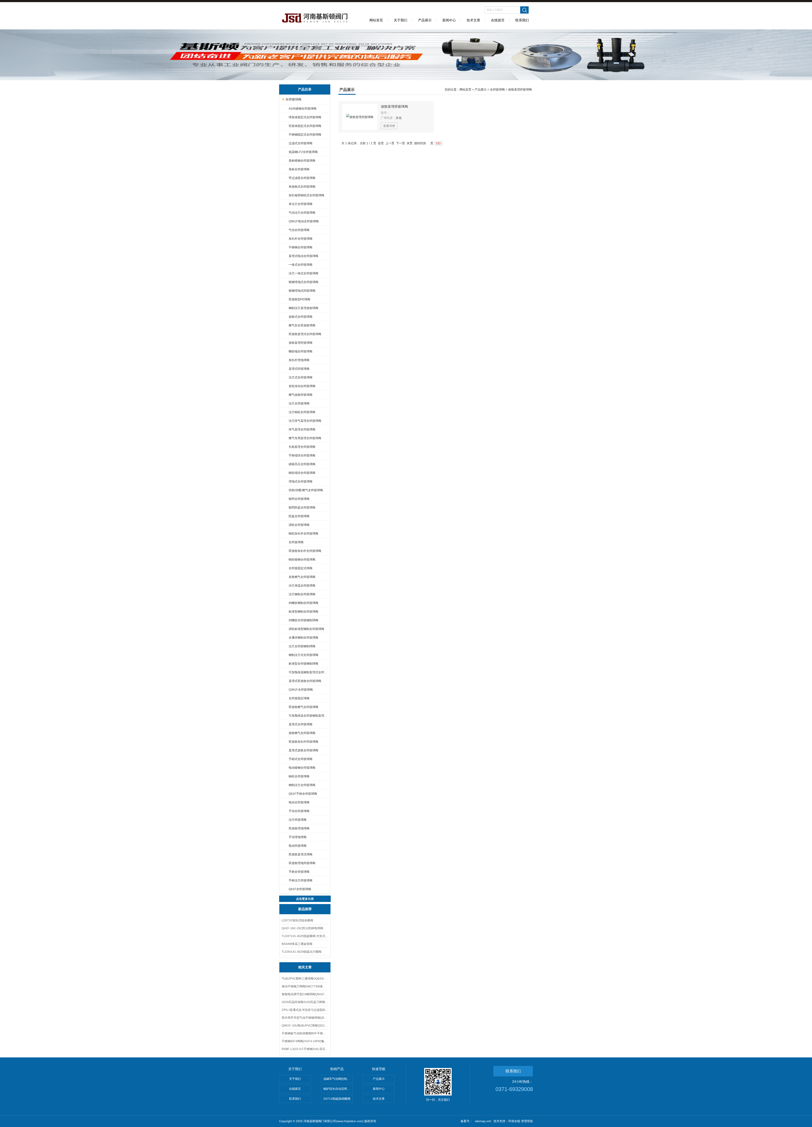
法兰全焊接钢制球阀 (302, 646)
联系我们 (522, 20)
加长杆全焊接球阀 (300, 238)
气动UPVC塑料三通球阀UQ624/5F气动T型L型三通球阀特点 (305, 978)
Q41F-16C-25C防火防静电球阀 (302, 928)
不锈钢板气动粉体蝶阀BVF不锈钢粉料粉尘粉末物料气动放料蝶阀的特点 (305, 1033)
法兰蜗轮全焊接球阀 (302, 412)
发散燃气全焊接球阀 (302, 577)
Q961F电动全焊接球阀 (304, 221)
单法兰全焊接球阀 (300, 204)
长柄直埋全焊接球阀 (302, 446)
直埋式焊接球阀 (299, 368)
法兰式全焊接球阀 (300, 377)
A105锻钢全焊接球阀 (302, 108)
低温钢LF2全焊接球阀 (303, 152)
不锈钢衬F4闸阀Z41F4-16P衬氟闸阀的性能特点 (305, 1041)
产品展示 (425, 20)
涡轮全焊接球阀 (299, 524)
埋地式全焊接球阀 (300, 481)
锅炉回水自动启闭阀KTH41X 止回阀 (338, 1088)
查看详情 (389, 126)
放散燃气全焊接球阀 (302, 733)
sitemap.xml (483, 1121)
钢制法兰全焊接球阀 (302, 785)
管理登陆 (527, 1121)
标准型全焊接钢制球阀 (303, 663)
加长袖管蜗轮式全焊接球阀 (306, 195)
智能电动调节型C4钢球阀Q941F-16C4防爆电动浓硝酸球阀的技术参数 (305, 994)
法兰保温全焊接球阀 (302, 585)
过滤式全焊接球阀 (300, 143)
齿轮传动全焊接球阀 (302, 386)
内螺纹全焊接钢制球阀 (303, 620)
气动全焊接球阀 (299, 230)
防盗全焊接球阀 (299, 516)
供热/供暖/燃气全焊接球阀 (306, 490)
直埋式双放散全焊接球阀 (305, 681)
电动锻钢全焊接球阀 (302, 767)
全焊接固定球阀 (299, 698)
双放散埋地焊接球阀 (302, 863)
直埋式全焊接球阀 (300, 724)
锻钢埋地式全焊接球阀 (303, 282)
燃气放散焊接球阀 (300, 394)
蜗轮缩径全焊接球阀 (302, 472)
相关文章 (305, 967)
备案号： (466, 1121)
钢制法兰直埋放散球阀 (303, 308)
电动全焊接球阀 (299, 802)
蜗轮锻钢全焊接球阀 (302, 559)
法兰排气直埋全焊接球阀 (305, 420)
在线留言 (498, 20)
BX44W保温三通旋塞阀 (297, 944)
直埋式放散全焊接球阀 (303, 750)
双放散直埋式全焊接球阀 (305, 334)
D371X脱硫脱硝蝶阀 (337, 1098)
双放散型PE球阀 (299, 299)
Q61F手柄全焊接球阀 (303, 793)
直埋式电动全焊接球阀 (303, 256)
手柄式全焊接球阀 (300, 759)
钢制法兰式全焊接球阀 (303, 655)
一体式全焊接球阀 (300, 264)
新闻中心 (449, 20)
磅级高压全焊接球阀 (302, 464)
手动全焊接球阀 (299, 811)
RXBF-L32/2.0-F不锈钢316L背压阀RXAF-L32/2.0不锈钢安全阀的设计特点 (305, 1049)
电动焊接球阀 (297, 845)
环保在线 (514, 1121)
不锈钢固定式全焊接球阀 (305, 134)
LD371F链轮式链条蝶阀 (297, 920)
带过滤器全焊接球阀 (302, 178)
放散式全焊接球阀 (300, 316)
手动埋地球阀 (297, 837)
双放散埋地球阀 (299, 828)
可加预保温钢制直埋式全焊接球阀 (308, 672)
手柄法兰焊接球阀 (300, 880)
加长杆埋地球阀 (299, 360)
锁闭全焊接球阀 (299, 498)
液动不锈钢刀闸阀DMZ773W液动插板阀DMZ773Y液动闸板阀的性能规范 (305, 986)
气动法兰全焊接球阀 (302, 212)
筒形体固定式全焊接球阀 (305, 126)
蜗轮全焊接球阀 (299, 776)
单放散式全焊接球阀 (302, 186)
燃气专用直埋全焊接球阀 (305, 438)
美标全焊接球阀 (299, 169)
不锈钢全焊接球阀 (300, 247)
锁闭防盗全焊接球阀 (302, 507)
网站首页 (376, 20)
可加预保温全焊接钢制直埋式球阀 (308, 715)
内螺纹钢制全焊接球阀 (303, 603)
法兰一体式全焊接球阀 (303, 273)
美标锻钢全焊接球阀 (302, 160)
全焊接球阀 (293, 99)
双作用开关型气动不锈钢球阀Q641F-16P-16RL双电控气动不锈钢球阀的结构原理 (305, 1017)
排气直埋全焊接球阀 (302, 429)
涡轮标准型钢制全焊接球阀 (306, 629)
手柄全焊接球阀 (299, 871)
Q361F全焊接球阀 (301, 689)
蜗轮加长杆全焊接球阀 (303, 533)
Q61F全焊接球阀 (300, 889)
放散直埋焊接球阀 (300, 342)
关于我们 (400, 20)
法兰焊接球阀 (297, 819)
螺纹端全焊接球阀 (300, 351)
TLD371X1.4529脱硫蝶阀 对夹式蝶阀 (305, 936)
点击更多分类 (305, 898)
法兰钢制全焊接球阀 (302, 594)
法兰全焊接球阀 (299, 403)
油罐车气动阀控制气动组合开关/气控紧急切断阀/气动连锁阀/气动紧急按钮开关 (338, 1078)
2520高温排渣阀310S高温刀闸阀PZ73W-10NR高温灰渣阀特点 (305, 1002)
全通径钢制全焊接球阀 (303, 637)
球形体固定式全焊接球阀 (305, 117)
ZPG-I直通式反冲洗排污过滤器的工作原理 (305, 1010)
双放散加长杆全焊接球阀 (305, 551)
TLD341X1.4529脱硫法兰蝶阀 (301, 951)
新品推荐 (305, 909)
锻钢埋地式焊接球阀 (302, 290)
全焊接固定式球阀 (300, 568)
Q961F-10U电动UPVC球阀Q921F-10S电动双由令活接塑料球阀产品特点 (305, 1025)
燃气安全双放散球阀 (302, 325)
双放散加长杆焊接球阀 (303, 741)
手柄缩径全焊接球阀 (302, 455)
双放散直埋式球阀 (300, 854)
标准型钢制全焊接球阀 (303, 611)
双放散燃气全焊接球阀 (303, 707)
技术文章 (473, 20)
